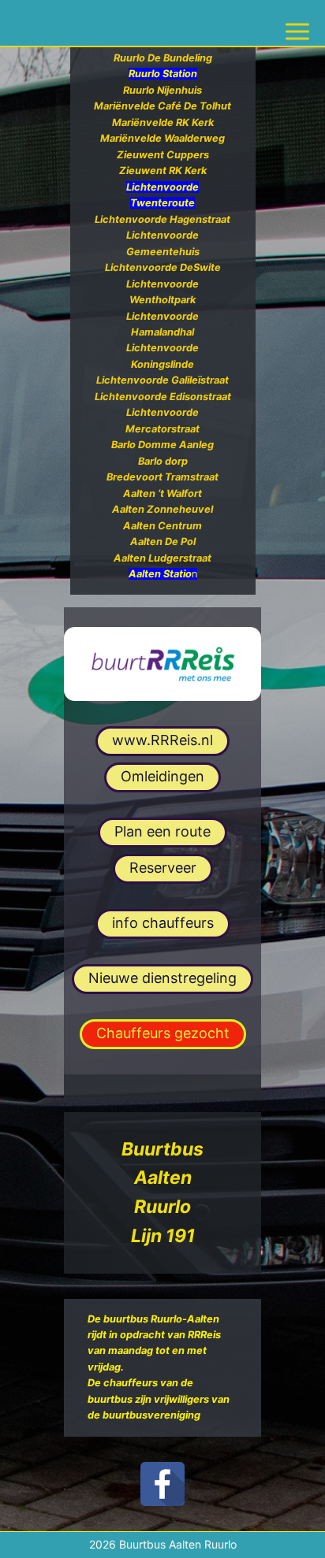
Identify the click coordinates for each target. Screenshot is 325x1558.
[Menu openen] (297, 23)
